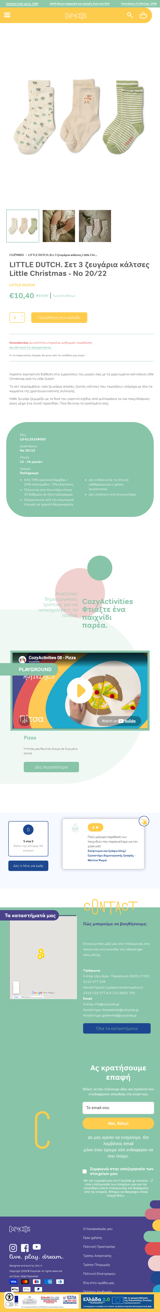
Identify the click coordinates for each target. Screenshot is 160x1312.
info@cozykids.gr (107, 1004)
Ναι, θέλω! (118, 1123)
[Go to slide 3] (95, 226)
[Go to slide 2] (58, 226)
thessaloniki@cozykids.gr (120, 1010)
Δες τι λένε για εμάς (28, 866)
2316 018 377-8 (96, 993)
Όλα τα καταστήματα (117, 1028)
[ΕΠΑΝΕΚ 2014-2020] (42, 1302)
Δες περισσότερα (51, 767)
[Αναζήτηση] (130, 16)
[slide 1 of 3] (78, 116)
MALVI (38, 1265)
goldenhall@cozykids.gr (119, 1015)
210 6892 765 (123, 993)
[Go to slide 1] (22, 226)
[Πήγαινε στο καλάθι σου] (144, 16)
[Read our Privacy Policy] (151, 1180)
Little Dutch (22, 285)
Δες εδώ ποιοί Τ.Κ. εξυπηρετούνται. (30, 347)
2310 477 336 (94, 982)
